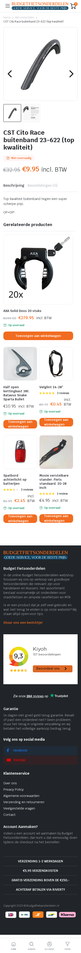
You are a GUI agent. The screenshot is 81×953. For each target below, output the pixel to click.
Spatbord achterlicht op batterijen (15, 479)
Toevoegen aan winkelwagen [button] (38, 336)
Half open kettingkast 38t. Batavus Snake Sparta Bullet (16, 393)
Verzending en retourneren (23, 802)
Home (7, 17)
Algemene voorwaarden (21, 796)
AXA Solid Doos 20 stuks (22, 311)
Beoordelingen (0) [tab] (43, 185)
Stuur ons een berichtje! (22, 623)
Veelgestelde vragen (19, 808)
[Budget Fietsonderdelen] (40, 6)
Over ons (10, 783)
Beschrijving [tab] (13, 185)
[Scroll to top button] (73, 932)
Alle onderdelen (24, 17)
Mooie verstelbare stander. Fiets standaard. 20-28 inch (54, 481)
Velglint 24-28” (51, 387)
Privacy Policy (13, 789)
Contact (9, 815)
